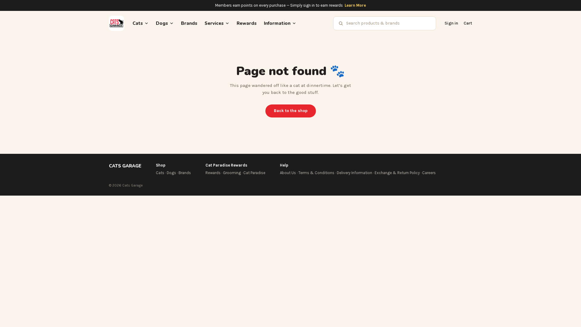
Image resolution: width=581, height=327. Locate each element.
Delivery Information (354, 172)
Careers (429, 172)
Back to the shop (290, 110)
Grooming (232, 172)
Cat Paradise (254, 172)
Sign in (451, 23)
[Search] (340, 23)
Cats (160, 172)
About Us (288, 172)
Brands (189, 23)
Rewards (247, 23)
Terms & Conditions (316, 172)
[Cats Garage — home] (116, 23)
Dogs (171, 172)
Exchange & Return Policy (397, 172)
